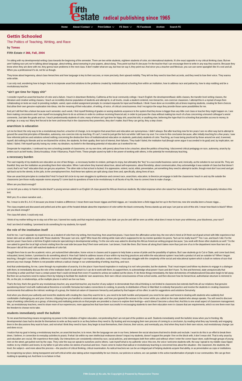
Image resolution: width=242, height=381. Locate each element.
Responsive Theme (148, 374)
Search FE (175, 27)
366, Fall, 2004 (35, 52)
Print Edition (104, 27)
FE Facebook (144, 27)
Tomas (15, 47)
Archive (160, 27)
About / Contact (81, 27)
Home (64, 27)
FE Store (124, 27)
